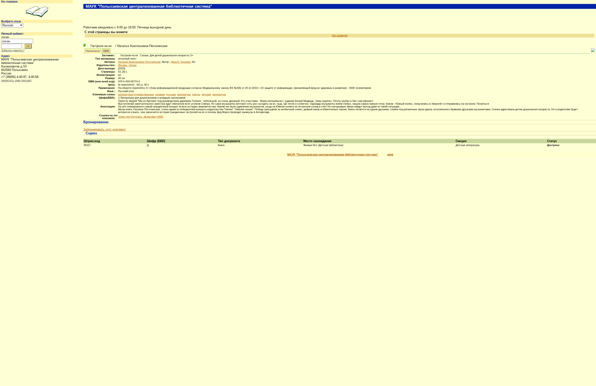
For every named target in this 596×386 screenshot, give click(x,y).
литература (184, 94)
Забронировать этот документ (104, 129)
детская (206, 94)
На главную (9, 1)
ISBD (106, 51)
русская (171, 94)
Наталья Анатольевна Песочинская (139, 61)
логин (5, 37)
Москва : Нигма (127, 65)
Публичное (93, 51)
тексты (196, 94)
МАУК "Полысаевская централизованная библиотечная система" (333, 154)
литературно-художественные (136, 94)
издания (160, 94)
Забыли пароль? (12, 50)
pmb (390, 154)
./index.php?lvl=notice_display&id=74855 (140, 116)
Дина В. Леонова (180, 61)
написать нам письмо (16, 80)
